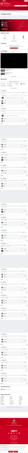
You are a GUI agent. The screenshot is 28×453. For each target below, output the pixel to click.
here (18, 81)
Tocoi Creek (5, 380)
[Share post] (26, 105)
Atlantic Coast (2, 397)
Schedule (4, 9)
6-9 (4, 111)
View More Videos (13, 76)
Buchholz (5, 276)
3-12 (6, 336)
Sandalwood (20, 396)
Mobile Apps (15, 435)
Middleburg (11, 398)
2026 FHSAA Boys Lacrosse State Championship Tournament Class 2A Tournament (13, 97)
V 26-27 (7, 5)
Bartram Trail (5, 302)
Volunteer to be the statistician (14, 48)
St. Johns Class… (21, 398)
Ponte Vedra (5, 224)
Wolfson (20, 404)
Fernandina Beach (6, 250)
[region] (14, 448)
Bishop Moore (5, 354)
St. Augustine (5, 367)
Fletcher (23, 92)
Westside (20, 403)
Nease (23, 110)
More (17, 9)
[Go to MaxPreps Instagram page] (14, 433)
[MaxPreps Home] (4, 0)
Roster (7, 9)
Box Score (2, 105)
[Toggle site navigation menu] (1, 1)
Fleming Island (6, 159)
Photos (12, 9)
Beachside (5, 237)
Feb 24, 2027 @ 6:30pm (4, 26)
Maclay (4, 315)
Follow (21, 5)
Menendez (24, 167)
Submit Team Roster (14, 88)
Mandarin (5, 146)
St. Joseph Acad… (21, 399)
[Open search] (23, 1)
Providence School (12, 403)
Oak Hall (5, 289)
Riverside (11, 404)
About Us (12, 435)
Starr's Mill (5, 341)
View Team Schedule (14, 40)
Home (1, 9)
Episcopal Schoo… (3, 403)
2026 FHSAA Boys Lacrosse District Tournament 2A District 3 (11, 115)
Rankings (10, 9)
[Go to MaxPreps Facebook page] (19, 433)
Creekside (5, 100)
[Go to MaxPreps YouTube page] (11, 433)
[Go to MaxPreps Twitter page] (16, 433)
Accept (10, 451)
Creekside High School (14, 422)
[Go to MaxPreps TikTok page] (8, 433)
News (15, 9)
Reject (15, 451)
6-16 (4, 93)
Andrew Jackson (3, 396)
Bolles (1, 402)
